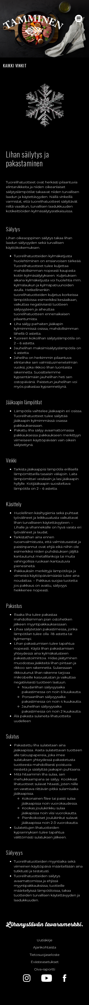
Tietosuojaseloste (45, 954)
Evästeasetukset (45, 962)
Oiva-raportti (44, 969)
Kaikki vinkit (14, 66)
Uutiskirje (44, 940)
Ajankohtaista (44, 947)
